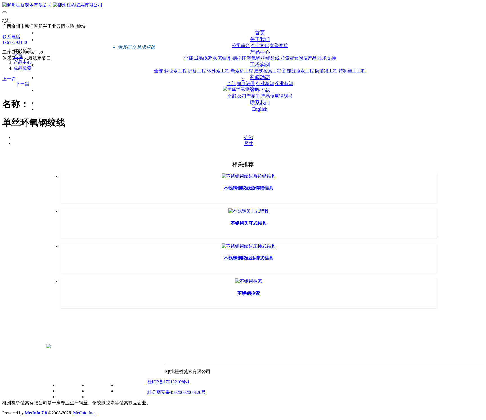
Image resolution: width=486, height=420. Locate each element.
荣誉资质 (66, 396)
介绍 (248, 137)
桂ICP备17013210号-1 (168, 381)
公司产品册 (127, 385)
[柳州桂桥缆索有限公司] (243, 5)
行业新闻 (96, 390)
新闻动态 (84, 373)
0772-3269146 (59, 336)
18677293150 (14, 42)
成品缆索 (23, 68)
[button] (243, 78)
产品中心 (23, 62)
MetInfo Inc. (84, 412)
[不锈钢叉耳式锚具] (248, 211)
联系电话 (11, 36)
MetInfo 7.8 (36, 412)
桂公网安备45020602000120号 (176, 392)
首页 (260, 32)
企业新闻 (96, 396)
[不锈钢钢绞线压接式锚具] (249, 246)
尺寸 (248, 143)
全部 (188, 58)
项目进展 (96, 385)
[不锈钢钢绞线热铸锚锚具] (249, 176)
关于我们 (55, 373)
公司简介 (66, 385)
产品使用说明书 (131, 390)
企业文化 (66, 390)
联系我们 (156, 373)
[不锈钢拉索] (248, 281)
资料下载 (114, 373)
